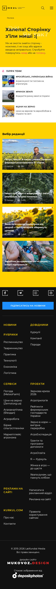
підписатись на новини (28, 305)
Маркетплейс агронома (12, 436)
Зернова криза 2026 (40, 393)
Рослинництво (13, 342)
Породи (35, 344)
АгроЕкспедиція (41, 434)
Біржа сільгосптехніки (14, 427)
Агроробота (11, 419)
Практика (10, 354)
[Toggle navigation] (51, 8)
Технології (10, 360)
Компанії (36, 338)
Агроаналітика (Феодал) (13, 411)
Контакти (10, 523)
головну (40, 53)
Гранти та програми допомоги (36, 443)
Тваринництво (13, 348)
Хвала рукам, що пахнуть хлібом (40, 476)
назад (24, 53)
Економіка (10, 366)
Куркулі (35, 332)
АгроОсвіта (37, 453)
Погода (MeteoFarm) (12, 393)
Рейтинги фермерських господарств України (39, 411)
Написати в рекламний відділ (40, 492)
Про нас (9, 517)
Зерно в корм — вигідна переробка (40, 425)
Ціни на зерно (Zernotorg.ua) (13, 402)
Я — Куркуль (38, 459)
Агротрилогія (39, 400)
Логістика (10, 373)
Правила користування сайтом (38, 514)
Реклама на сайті (40, 499)
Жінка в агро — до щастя (40, 467)
